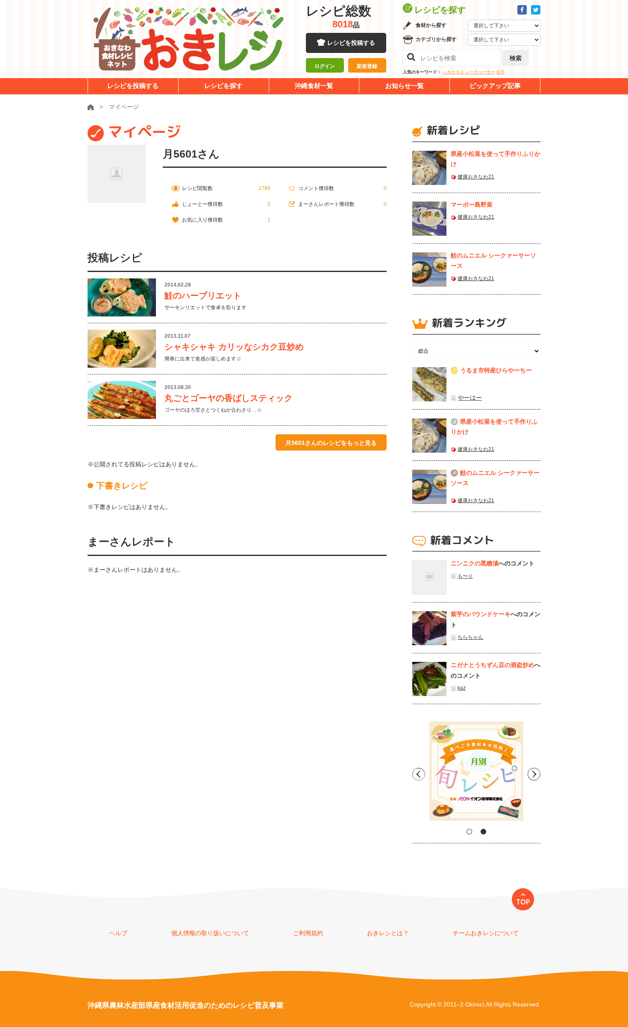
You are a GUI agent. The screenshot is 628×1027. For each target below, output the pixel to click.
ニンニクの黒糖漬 (475, 563)
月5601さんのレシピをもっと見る (331, 442)
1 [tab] (469, 831)
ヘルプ (118, 933)
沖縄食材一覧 (314, 85)
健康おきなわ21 (476, 177)
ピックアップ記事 (495, 85)
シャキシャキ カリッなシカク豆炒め (234, 346)
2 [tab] (483, 831)
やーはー (470, 397)
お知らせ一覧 (404, 85)
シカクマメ (453, 72)
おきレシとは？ (388, 933)
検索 (516, 58)
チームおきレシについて (486, 933)
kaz (462, 688)
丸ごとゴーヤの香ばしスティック (228, 398)
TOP (523, 902)
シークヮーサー (480, 72)
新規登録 (367, 66)
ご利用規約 (308, 933)
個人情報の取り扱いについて (210, 933)
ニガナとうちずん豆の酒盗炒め (492, 664)
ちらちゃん (470, 637)
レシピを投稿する (351, 42)
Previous (418, 774)
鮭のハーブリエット (202, 295)
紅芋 (500, 72)
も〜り (465, 576)
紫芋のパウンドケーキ (481, 614)
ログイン (324, 66)
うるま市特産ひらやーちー (496, 370)
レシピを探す (223, 85)
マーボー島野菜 (472, 204)
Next (534, 774)
